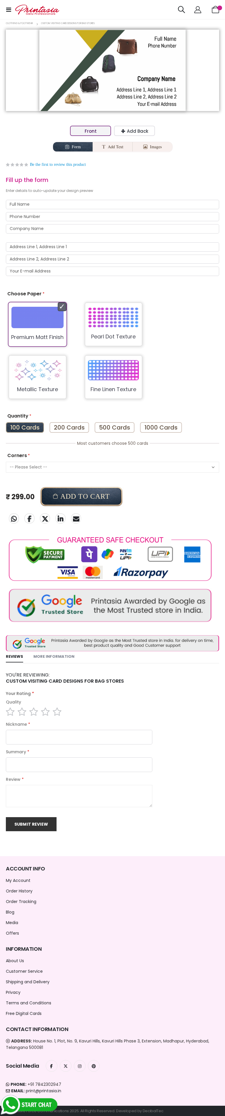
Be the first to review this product (58, 164)
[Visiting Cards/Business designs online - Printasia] (37, 9)
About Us (15, 961)
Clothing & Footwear (19, 23)
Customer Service (24, 971)
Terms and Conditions (28, 1003)
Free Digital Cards (24, 1013)
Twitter (45, 518)
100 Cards (25, 427)
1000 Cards (161, 427)
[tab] (14, 656)
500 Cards (114, 427)
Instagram (80, 1066)
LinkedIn (60, 518)
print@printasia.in (43, 1091)
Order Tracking (21, 901)
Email (76, 518)
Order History (19, 891)
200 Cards (69, 427)
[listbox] (112, 354)
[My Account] (197, 9)
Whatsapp (14, 518)
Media (12, 923)
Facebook (29, 518)
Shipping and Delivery (28, 982)
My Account (18, 880)
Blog (10, 912)
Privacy (13, 992)
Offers (12, 933)
